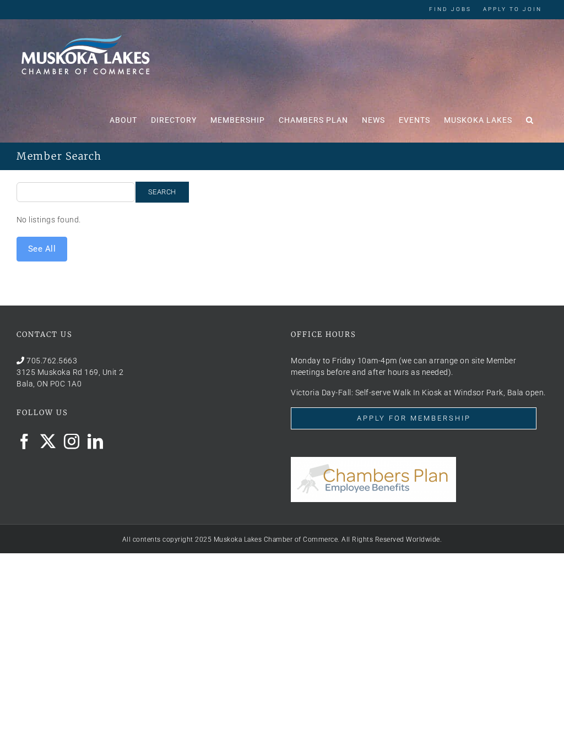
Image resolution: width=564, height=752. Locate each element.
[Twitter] (48, 441)
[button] (530, 119)
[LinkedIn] (96, 441)
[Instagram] (72, 441)
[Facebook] (24, 441)
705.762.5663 (51, 360)
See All (42, 249)
